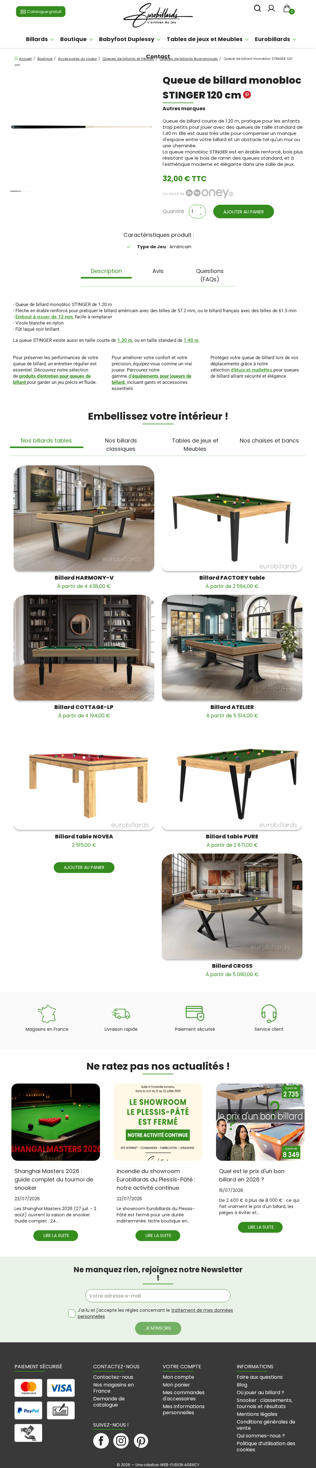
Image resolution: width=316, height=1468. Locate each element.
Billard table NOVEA (84, 841)
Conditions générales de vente (266, 1425)
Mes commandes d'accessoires (184, 1395)
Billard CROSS (232, 970)
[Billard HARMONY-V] (84, 518)
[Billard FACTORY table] (232, 518)
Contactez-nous (113, 1377)
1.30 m (124, 340)
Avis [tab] (158, 271)
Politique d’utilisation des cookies (266, 1446)
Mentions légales (257, 1414)
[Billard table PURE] (232, 777)
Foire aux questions (260, 1377)
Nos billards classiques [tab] (121, 445)
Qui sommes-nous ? (261, 1435)
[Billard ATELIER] (232, 647)
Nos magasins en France (113, 1388)
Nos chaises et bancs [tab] (269, 440)
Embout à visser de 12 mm (44, 317)
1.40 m (191, 340)
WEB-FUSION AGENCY (179, 1464)
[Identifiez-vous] (271, 10)
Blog (242, 1384)
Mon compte (178, 1377)
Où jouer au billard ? (260, 1392)
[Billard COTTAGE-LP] (84, 647)
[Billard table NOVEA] (84, 777)
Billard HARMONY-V (84, 582)
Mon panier (176, 1384)
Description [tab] (106, 271)
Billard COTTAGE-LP (84, 711)
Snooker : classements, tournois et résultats (264, 1403)
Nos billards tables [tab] (46, 440)
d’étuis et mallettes (252, 370)
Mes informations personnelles (184, 1409)
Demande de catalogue (109, 1401)
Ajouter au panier (243, 212)
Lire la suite (56, 1235)
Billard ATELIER (232, 711)
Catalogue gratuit (43, 11)
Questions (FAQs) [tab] (210, 275)
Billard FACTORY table (232, 582)
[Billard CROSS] (232, 906)
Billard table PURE (232, 841)
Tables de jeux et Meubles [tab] (195, 445)
